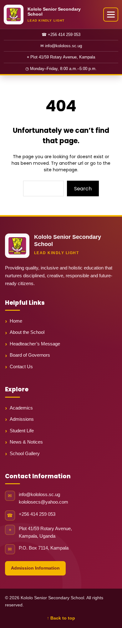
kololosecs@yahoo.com (43, 502)
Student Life (22, 430)
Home (16, 321)
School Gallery (25, 453)
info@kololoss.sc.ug (39, 494)
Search (83, 188)
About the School (27, 332)
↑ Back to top (61, 618)
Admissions (22, 419)
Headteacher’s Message (35, 343)
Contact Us (21, 366)
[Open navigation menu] (110, 15)
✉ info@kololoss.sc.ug (61, 45)
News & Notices (26, 442)
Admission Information (35, 567)
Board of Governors (30, 355)
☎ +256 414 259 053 (61, 34)
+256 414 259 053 (37, 514)
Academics (21, 407)
